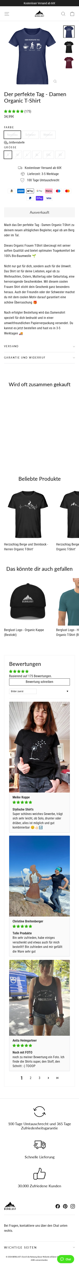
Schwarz (30, 135)
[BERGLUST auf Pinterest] (65, 1206)
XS (60, 155)
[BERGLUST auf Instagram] (72, 1206)
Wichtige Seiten (20, 1247)
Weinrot (47, 135)
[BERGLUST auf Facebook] (58, 1206)
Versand (11, 346)
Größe (10, 147)
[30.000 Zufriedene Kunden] (39, 1174)
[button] (14, 111)
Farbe (9, 127)
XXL (48, 155)
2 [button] (30, 1078)
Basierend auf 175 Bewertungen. (30, 676)
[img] (39, 802)
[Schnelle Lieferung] (39, 1145)
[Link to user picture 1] (39, 747)
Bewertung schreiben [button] (39, 682)
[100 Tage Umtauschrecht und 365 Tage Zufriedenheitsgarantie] (39, 1112)
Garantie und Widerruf (25, 357)
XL (36, 155)
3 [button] (39, 1078)
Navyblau (12, 135)
